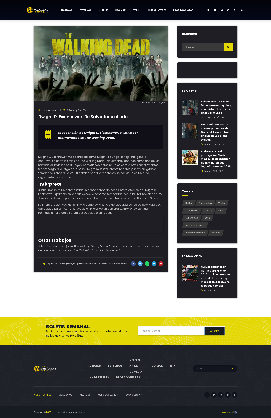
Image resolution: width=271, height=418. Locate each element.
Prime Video (205, 203)
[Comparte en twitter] (140, 263)
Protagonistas (183, 10)
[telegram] (228, 10)
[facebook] (215, 10)
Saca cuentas (134, 394)
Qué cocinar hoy (108, 394)
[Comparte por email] (161, 263)
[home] (45, 368)
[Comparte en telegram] (154, 263)
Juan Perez (52, 110)
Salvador (112, 263)
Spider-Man (191, 210)
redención (122, 263)
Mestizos (85, 394)
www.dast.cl (227, 412)
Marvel (208, 210)
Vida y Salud (65, 394)
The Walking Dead (63, 263)
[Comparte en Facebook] (133, 263)
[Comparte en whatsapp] (147, 263)
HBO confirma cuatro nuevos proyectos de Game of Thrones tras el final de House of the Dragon (216, 132)
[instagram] (222, 10)
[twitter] (208, 10)
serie (207, 217)
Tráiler (221, 203)
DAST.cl (50, 412)
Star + (137, 10)
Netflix (103, 10)
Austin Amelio (100, 263)
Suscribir (214, 330)
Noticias (66, 10)
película (216, 232)
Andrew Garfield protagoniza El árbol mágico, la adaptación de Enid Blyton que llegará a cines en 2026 (216, 159)
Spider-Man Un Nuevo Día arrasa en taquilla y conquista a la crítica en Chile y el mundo (216, 107)
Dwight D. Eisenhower (83, 263)
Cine (220, 210)
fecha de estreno (195, 225)
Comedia (135, 372)
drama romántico (195, 232)
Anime (133, 366)
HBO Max (120, 10)
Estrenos (85, 10)
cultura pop (191, 217)
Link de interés (157, 10)
